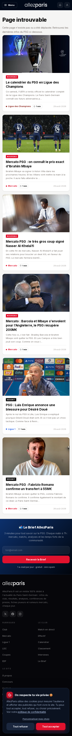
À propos (7, 675)
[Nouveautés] (60, 5)
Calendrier (43, 642)
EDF (4, 661)
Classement (44, 648)
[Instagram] (20, 614)
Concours (7, 681)
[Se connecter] (67, 5)
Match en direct (46, 629)
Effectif (41, 636)
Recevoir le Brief (36, 559)
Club (4, 629)
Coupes (6, 654)
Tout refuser (20, 726)
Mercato (6, 636)
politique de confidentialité (32, 712)
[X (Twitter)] (5, 614)
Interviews (43, 654)
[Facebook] (13, 614)
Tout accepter (50, 726)
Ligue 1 (6, 642)
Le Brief (42, 661)
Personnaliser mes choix (36, 719)
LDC (4, 648)
